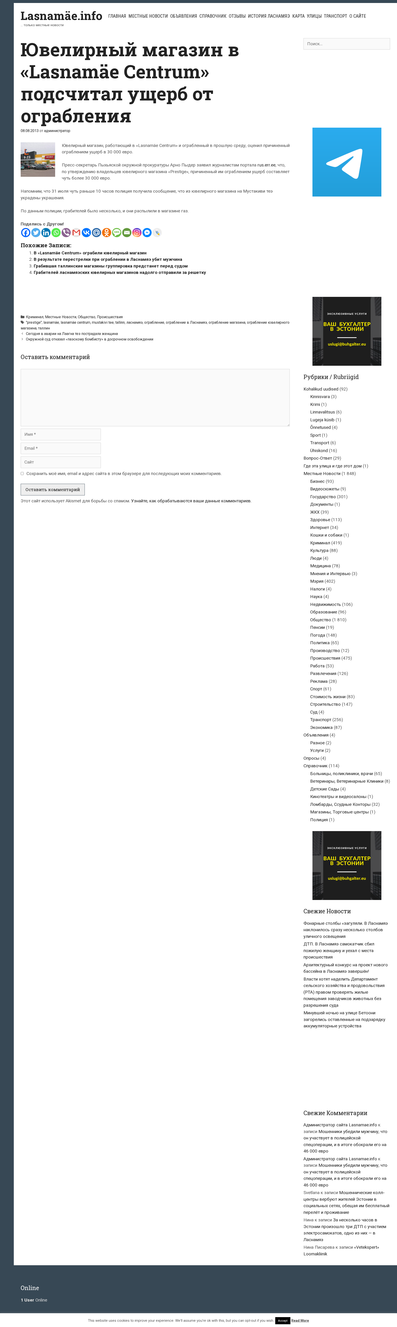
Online (34, 1300)
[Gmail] (76, 232)
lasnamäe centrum (75, 322)
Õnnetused (320, 427)
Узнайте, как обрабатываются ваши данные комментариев (191, 500)
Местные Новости (148, 16)
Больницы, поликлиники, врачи (341, 773)
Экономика (321, 727)
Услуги (317, 750)
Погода (317, 635)
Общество (86, 317)
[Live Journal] (157, 232)
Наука (316, 596)
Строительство (325, 704)
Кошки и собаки (326, 535)
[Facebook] (25, 232)
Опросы (311, 758)
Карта (298, 16)
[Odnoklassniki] (106, 232)
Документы (321, 504)
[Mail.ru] (96, 232)
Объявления (183, 16)
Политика (320, 642)
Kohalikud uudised (320, 389)
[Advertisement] (155, 292)
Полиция (319, 819)
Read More (300, 1321)
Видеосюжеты (324, 489)
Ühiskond (319, 450)
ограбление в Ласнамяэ (186, 322)
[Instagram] (137, 232)
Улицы (314, 16)
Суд (314, 712)
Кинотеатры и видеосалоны (338, 796)
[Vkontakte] (86, 232)
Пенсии (317, 627)
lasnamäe (51, 322)
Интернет (319, 527)
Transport (319, 442)
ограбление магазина (227, 322)
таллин (44, 328)
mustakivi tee (103, 322)
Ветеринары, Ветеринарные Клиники (346, 781)
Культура (319, 550)
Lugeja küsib (322, 419)
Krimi (315, 404)
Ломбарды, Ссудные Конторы (340, 804)
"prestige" (34, 322)
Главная (117, 16)
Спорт (316, 689)
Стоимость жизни (328, 696)
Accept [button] (283, 1320)
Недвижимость (325, 604)
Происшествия (110, 317)
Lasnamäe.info (61, 15)
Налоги (317, 589)
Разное (317, 742)
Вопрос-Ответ (317, 458)
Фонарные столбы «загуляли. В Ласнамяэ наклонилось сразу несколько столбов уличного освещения (345, 930)
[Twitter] (35, 232)
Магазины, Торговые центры (339, 812)
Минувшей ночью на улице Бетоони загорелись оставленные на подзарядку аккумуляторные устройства (344, 1019)
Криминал (34, 317)
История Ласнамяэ (269, 16)
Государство (323, 496)
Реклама (319, 681)
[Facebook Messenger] (147, 232)
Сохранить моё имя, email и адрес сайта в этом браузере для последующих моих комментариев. (124, 473)
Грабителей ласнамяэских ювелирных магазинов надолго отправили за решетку (120, 272)
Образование (323, 612)
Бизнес (317, 481)
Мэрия (316, 581)
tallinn (120, 322)
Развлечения (323, 673)
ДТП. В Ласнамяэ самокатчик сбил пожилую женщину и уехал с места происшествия (338, 950)
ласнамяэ (134, 322)
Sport (315, 435)
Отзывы (237, 16)
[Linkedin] (46, 232)
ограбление (154, 322)
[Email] (126, 232)
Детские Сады (324, 789)
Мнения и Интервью (330, 573)
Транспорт (335, 16)
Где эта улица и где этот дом (332, 466)
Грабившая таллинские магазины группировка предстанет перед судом (111, 266)
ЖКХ (315, 512)
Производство (325, 650)
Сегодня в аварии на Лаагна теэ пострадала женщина (72, 334)
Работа (317, 666)
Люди (316, 558)
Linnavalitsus (322, 412)
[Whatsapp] (56, 232)
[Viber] (66, 232)
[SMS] (116, 232)
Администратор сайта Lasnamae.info (340, 1124)
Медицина (320, 565)
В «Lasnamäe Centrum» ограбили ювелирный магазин (90, 253)
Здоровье (320, 519)
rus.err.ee (266, 165)
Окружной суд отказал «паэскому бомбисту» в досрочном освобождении (89, 339)
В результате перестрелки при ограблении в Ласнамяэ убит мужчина (108, 259)
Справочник (213, 16)
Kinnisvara (320, 396)
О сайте (357, 16)
